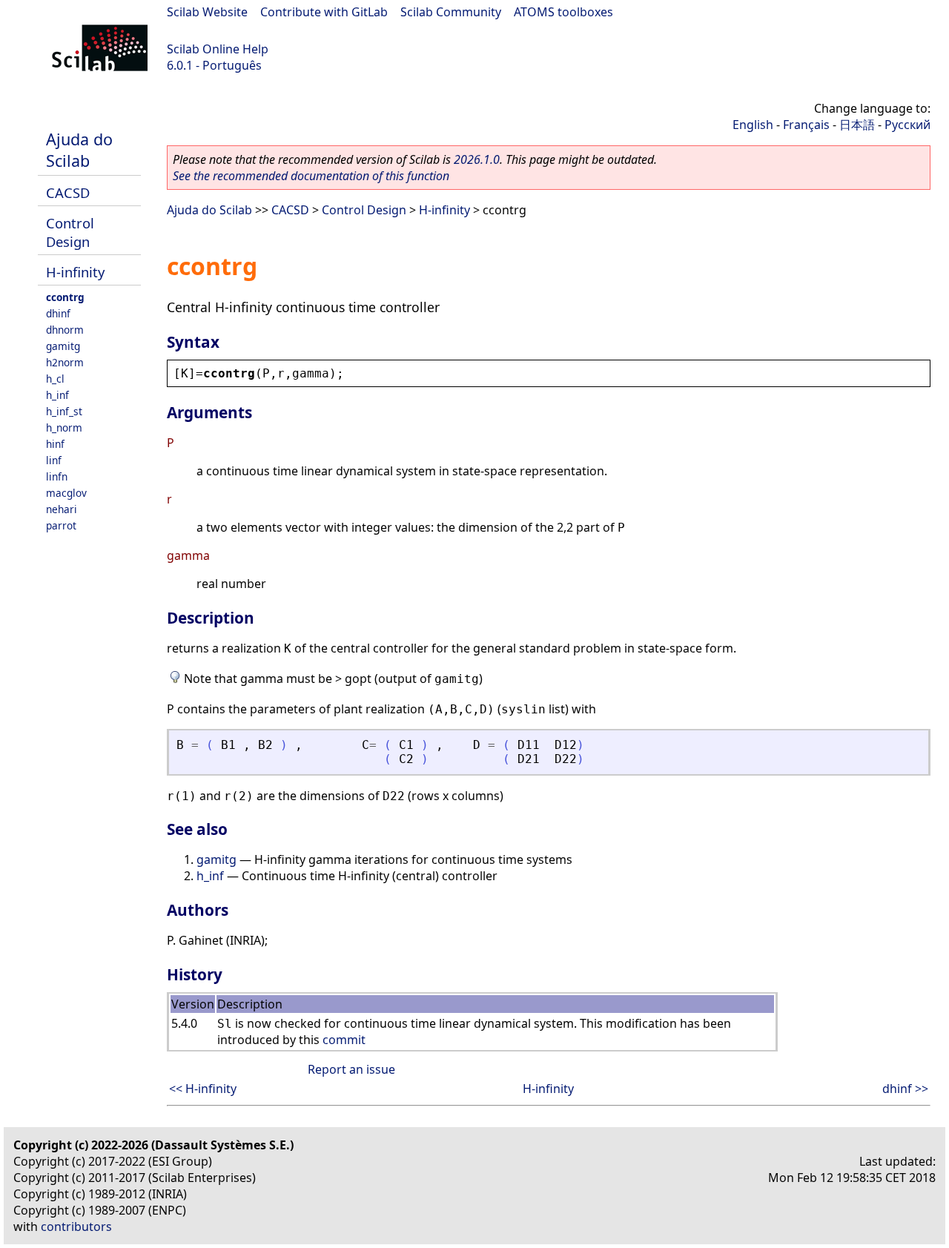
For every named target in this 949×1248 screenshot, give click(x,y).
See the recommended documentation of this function (311, 176)
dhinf (58, 313)
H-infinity (75, 272)
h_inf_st (64, 411)
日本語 (857, 124)
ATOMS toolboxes (563, 12)
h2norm (65, 362)
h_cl (55, 379)
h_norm (64, 427)
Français (806, 124)
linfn (56, 476)
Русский (907, 124)
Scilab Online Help (217, 49)
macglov (66, 493)
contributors (76, 1226)
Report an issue (351, 1069)
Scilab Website (207, 12)
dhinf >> (905, 1088)
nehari (61, 509)
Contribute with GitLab (324, 12)
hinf (55, 444)
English (753, 124)
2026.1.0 (477, 159)
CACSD (68, 192)
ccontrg (65, 297)
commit (344, 1039)
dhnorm (65, 330)
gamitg (63, 346)
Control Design (70, 232)
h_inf (57, 395)
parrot (61, 525)
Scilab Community (450, 12)
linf (54, 460)
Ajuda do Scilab (79, 149)
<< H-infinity (203, 1088)
